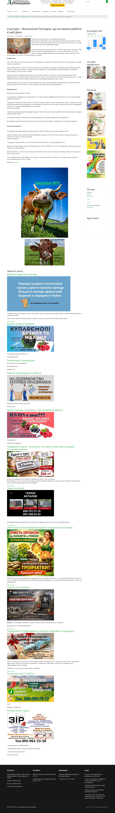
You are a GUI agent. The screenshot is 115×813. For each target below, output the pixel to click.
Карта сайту (89, 807)
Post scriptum (70, 11)
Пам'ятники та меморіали (21, 360)
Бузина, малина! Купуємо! (21, 323)
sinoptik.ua (90, 207)
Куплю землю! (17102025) (20, 673)
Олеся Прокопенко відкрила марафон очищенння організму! (40, 527)
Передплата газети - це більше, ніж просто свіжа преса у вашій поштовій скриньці (40, 448)
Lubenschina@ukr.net (68, 1)
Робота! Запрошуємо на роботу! (24, 372)
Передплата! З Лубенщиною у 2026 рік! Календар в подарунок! (40, 631)
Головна (9, 11)
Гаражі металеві (15, 488)
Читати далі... (11, 321)
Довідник (60, 11)
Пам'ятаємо (45, 11)
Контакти (53, 11)
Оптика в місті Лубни (18, 710)
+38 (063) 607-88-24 (56, 1)
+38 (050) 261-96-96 (45, 1)
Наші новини (10, 36)
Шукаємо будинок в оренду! (22, 274)
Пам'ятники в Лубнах (18, 587)
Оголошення (25, 11)
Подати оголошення (57, 5)
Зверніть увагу (36, 11)
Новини (16, 11)
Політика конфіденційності (100, 807)
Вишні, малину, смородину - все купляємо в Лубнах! (35, 410)
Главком (15, 162)
